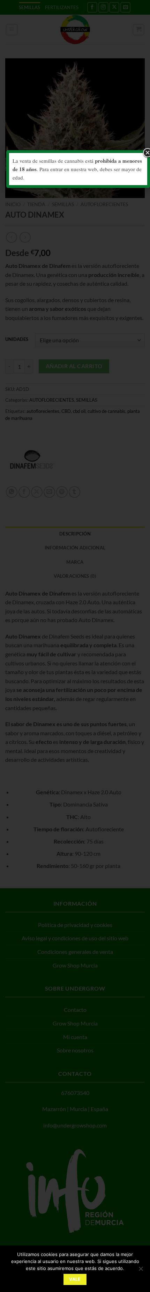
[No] (140, 1270)
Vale (75, 1279)
